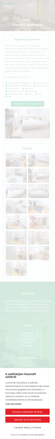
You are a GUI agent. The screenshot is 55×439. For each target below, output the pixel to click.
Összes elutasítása (27, 419)
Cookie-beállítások (27, 427)
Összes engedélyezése (27, 411)
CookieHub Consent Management (32, 435)
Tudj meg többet (13, 403)
